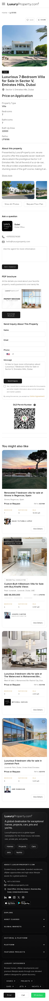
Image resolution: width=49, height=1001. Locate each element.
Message (8, 360)
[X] (19, 897)
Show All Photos (12, 204)
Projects (22, 846)
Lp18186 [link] (12, 12)
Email (6, 340)
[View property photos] (24, 46)
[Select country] (8, 354)
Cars (34, 846)
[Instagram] (14, 897)
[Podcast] (23, 897)
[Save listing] (43, 453)
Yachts (19, 852)
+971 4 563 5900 (13, 881)
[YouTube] (10, 897)
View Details (38, 529)
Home (4, 12)
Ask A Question (10, 267)
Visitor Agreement (37, 396)
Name (6, 330)
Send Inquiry (13, 381)
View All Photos (35, 62)
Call (23, 995)
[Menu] (3, 3)
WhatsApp (38, 995)
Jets (9, 852)
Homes (10, 846)
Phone (7, 350)
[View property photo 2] (18, 190)
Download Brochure (11, 315)
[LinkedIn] (5, 897)
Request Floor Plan (35, 204)
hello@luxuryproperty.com (17, 885)
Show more (7, 175)
